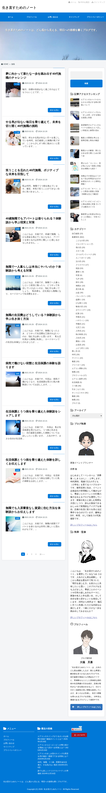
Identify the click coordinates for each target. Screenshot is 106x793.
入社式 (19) (80, 338)
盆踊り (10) (80, 300)
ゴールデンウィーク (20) (86, 254)
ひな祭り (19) (81, 303)
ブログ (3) (76, 403)
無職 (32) (75, 400)
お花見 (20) (80, 345)
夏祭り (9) (80, 272)
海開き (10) (80, 286)
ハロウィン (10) (82, 320)
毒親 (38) (75, 396)
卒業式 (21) (80, 317)
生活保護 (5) (77, 382)
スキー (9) (80, 251)
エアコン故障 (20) (79, 379)
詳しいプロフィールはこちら (83, 525)
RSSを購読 (85, 2)
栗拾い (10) (80, 341)
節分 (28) (79, 282)
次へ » (42, 554)
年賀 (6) (79, 275)
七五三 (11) (80, 327)
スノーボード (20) (83, 258)
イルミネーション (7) (84, 244)
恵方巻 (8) (80, 289)
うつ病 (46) (76, 386)
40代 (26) (76, 354)
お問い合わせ (53, 17)
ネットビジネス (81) (80, 393)
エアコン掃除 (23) (79, 368)
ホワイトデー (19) (83, 310)
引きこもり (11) (78, 389)
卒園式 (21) (80, 324)
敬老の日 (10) (81, 306)
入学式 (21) (80, 331)
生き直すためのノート (19, 8)
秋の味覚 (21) (81, 334)
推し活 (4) (76, 351)
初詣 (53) (79, 268)
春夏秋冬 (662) (78, 237)
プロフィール (32, 17)
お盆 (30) (79, 293)
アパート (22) (77, 358)
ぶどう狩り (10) (82, 348)
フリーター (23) (78, 365)
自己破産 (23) (77, 234)
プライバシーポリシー (95, 17)
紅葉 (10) (79, 313)
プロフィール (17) (79, 375)
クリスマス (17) (82, 265)
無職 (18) (75, 372)
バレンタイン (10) (83, 296)
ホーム (73, 2)
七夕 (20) (79, 279)
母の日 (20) (80, 247)
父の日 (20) (80, 261)
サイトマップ (99, 2)
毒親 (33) (75, 361)
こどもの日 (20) (82, 240)
